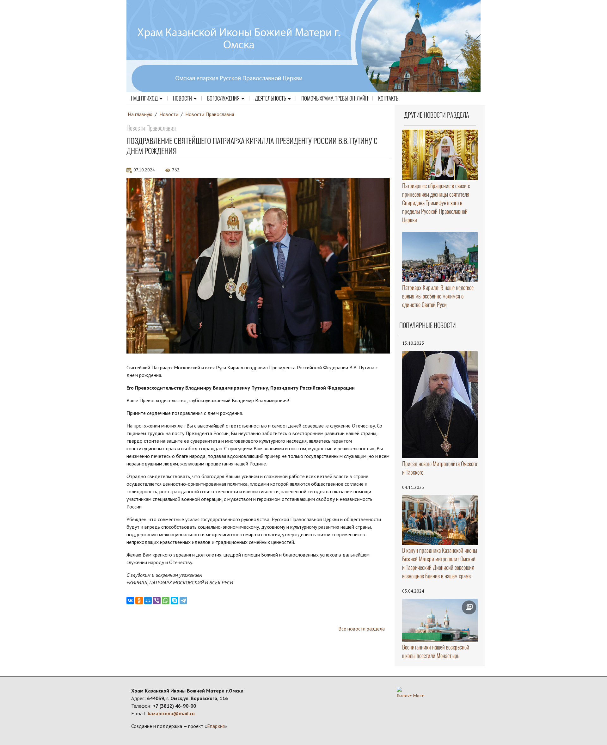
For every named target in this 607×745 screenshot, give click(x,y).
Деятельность (270, 98)
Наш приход (144, 98)
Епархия (216, 726)
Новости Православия (209, 114)
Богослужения (223, 98)
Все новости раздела (361, 628)
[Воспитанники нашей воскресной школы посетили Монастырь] (440, 620)
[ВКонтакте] (130, 600)
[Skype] (174, 600)
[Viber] (157, 600)
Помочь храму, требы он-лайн (334, 98)
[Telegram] (183, 600)
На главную (140, 114)
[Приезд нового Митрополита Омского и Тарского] (440, 404)
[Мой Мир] (148, 600)
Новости (182, 98)
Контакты (389, 98)
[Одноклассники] (139, 600)
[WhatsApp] (165, 600)
